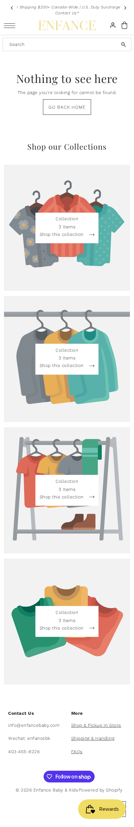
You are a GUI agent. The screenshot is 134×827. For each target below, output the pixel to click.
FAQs (77, 751)
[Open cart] (124, 25)
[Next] (125, 8)
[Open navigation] (11, 25)
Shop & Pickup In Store (96, 725)
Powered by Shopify (101, 790)
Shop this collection (62, 234)
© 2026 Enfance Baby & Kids (47, 790)
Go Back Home (67, 107)
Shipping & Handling (93, 738)
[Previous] (12, 8)
